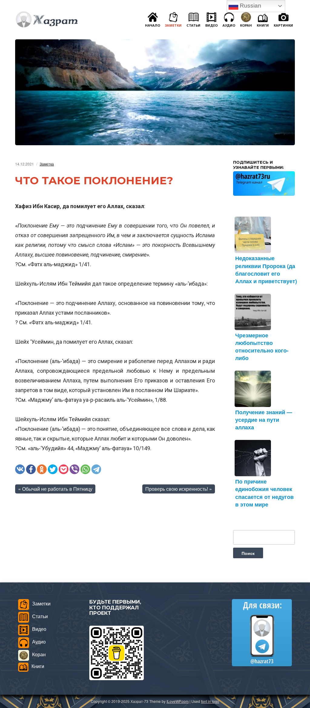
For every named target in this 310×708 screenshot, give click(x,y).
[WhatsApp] (85, 469)
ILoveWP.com (178, 701)
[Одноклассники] (42, 469)
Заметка (47, 163)
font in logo (210, 701)
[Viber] (74, 469)
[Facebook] (31, 469)
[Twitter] (53, 469)
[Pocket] (63, 469)
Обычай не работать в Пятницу (57, 488)
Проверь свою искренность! (176, 488)
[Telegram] (96, 469)
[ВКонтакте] (20, 469)
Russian (249, 5)
